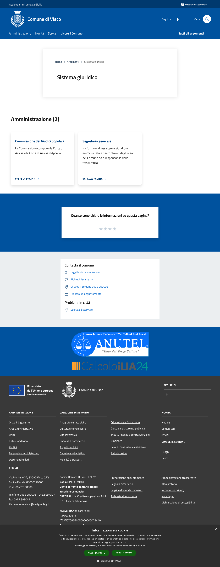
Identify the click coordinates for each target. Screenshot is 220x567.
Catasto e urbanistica (72, 453)
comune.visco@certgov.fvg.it (32, 504)
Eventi (165, 458)
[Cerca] (207, 19)
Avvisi (165, 435)
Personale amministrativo (24, 453)
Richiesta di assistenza (124, 496)
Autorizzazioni (119, 453)
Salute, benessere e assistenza (128, 447)
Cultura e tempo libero (73, 429)
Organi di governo (19, 422)
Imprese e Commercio (72, 441)
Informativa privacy (173, 490)
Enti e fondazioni (19, 441)
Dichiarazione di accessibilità (178, 502)
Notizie (166, 422)
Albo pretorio (169, 484)
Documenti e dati (19, 459)
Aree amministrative (21, 429)
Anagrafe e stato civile (73, 422)
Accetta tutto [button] (96, 552)
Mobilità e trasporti (71, 459)
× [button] (216, 529)
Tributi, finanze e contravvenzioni (130, 435)
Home (58, 62)
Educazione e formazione (125, 422)
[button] (110, 561)
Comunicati (168, 429)
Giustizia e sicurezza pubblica (128, 428)
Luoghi (165, 452)
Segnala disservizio (122, 484)
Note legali (168, 496)
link (143, 545)
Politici (13, 447)
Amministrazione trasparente (179, 478)
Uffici (12, 435)
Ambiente (116, 441)
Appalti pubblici (69, 447)
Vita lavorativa (68, 435)
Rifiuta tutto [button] (124, 552)
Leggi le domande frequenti (126, 490)
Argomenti (73, 62)
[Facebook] (176, 19)
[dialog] (110, 546)
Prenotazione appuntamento (127, 478)
